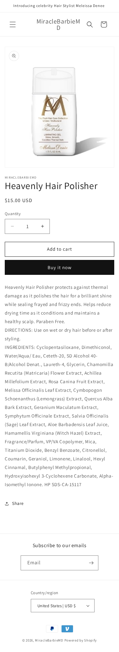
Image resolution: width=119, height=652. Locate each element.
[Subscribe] (91, 562)
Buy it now (60, 267)
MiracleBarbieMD (49, 640)
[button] (13, 24)
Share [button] (18, 503)
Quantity (13, 213)
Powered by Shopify (80, 640)
